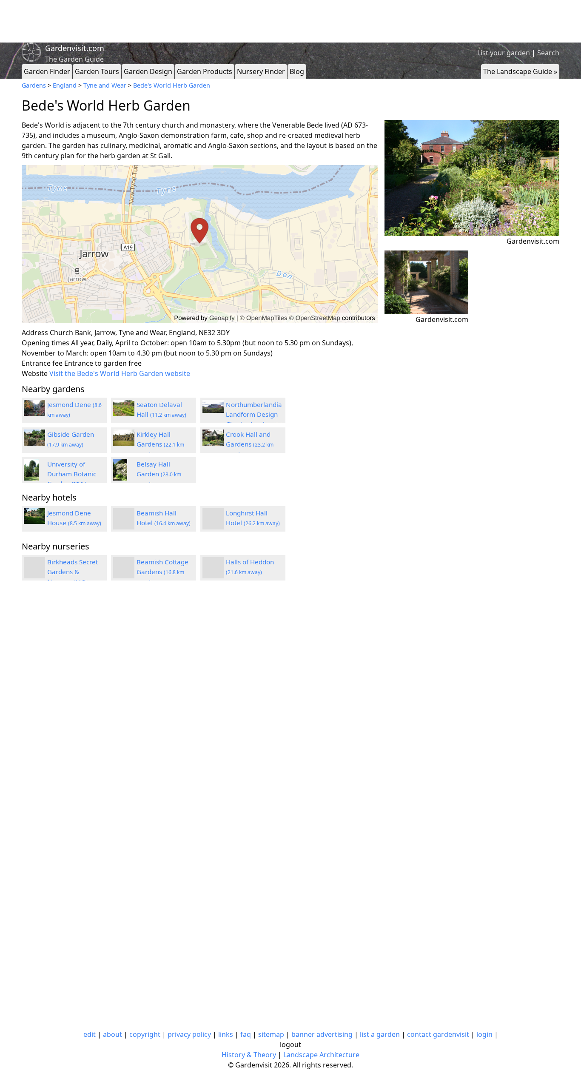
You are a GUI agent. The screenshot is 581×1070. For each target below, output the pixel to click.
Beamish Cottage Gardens (162, 572)
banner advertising (322, 1034)
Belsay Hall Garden (159, 474)
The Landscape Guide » (520, 71)
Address (35, 332)
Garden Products (204, 71)
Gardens (34, 85)
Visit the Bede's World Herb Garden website (119, 373)
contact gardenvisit (438, 1034)
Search (548, 52)
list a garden (380, 1034)
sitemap (271, 1034)
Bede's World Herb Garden (171, 85)
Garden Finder (47, 71)
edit (89, 1034)
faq (245, 1034)
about (112, 1034)
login (484, 1034)
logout (290, 1044)
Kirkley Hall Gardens (160, 444)
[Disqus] (200, 701)
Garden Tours (97, 71)
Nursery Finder (261, 71)
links (225, 1034)
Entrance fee (42, 363)
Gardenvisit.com (74, 48)
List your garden (503, 52)
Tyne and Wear (104, 85)
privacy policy (189, 1034)
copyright (144, 1034)
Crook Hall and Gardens (249, 444)
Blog (297, 71)
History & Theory (249, 1054)
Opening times (45, 342)
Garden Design (148, 71)
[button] (200, 244)
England (65, 85)
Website (35, 373)
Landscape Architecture (321, 1054)
